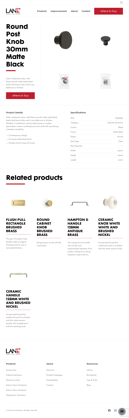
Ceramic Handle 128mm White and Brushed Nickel (18, 299)
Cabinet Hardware (14, 375)
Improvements (59, 11)
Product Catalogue (54, 375)
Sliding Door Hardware (16, 395)
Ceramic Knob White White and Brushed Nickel (109, 228)
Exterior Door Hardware (16, 385)
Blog (89, 385)
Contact (86, 11)
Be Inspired (91, 375)
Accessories (11, 370)
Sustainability (52, 380)
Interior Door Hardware (16, 390)
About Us (50, 370)
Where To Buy (108, 11)
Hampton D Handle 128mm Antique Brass (78, 228)
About (74, 11)
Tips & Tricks (92, 380)
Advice (89, 370)
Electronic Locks (13, 380)
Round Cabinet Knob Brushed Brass (45, 228)
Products (42, 11)
